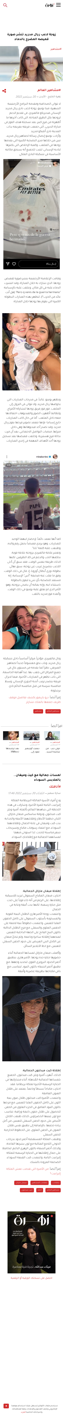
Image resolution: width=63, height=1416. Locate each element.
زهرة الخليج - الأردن (50, 96)
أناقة (40, 1190)
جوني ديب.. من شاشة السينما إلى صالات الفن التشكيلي (52, 751)
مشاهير (38, 711)
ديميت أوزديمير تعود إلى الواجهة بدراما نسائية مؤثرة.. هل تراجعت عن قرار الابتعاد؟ (31, 751)
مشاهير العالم (53, 711)
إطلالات (55, 1183)
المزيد (23, 1412)
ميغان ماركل (21, 1183)
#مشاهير (56, 742)
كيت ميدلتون (26, 1190)
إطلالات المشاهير (39, 1183)
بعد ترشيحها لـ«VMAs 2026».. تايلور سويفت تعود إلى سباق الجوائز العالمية (11, 751)
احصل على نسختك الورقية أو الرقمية (31, 1278)
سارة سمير (54, 793)
